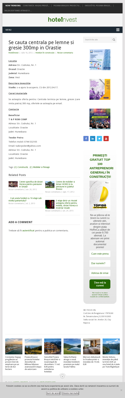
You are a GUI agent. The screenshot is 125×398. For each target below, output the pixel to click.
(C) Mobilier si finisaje (40, 167)
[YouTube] (106, 138)
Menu (8, 30)
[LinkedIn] (92, 138)
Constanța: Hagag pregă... (36, 6)
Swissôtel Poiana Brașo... (98, 6)
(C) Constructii (21, 167)
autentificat (28, 230)
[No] (121, 390)
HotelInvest (13, 53)
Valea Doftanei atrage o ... (18, 11)
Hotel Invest (62, 19)
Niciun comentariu (65, 53)
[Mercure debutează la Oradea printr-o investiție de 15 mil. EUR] (91, 347)
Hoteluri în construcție (45, 53)
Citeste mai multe (70, 393)
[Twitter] (99, 138)
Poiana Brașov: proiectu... (67, 6)
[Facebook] (86, 138)
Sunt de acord (53, 393)
